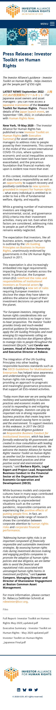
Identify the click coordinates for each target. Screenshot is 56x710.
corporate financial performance (21, 528)
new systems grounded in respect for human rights (27, 187)
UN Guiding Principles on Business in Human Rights (24, 247)
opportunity (14, 182)
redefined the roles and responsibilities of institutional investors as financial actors (25, 281)
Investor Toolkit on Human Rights (26, 133)
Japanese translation (16, 105)
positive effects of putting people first (25, 511)
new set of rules (38, 288)
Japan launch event (32, 111)
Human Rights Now (21, 118)
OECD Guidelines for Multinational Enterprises (27, 370)
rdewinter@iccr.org (15, 601)
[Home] (28, 8)
